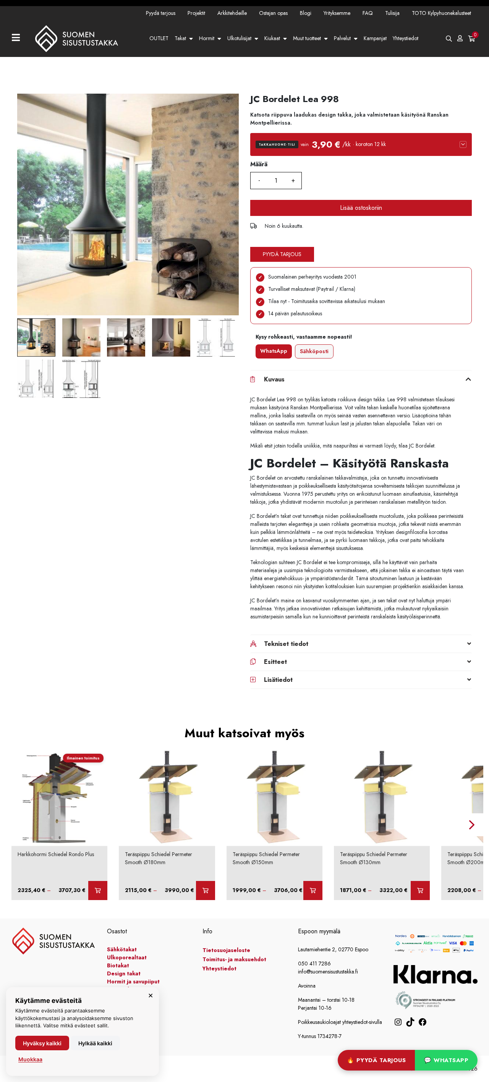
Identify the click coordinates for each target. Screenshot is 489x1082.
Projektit (196, 13)
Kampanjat (375, 38)
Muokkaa (30, 1059)
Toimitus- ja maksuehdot (234, 959)
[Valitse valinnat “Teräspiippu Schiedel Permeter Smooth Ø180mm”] (205, 890)
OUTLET (158, 38)
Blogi (305, 13)
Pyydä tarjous (160, 13)
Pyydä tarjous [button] (282, 254)
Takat (180, 38)
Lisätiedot (278, 680)
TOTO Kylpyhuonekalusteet (441, 13)
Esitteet (275, 662)
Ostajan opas (273, 13)
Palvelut (342, 38)
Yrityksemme (337, 13)
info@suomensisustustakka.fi (328, 971)
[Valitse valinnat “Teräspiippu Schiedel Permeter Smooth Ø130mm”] (420, 890)
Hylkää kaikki (95, 1043)
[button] (361, 144)
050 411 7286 (314, 963)
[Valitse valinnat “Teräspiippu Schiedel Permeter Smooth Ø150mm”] (312, 890)
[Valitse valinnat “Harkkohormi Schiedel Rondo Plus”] (97, 890)
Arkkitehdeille (232, 13)
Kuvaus (274, 379)
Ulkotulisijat (239, 38)
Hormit (206, 38)
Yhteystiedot (405, 38)
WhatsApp (273, 351)
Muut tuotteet (307, 38)
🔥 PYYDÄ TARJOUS (376, 1060)
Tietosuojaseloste (226, 950)
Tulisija (392, 13)
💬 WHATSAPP (446, 1060)
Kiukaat (272, 38)
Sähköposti (314, 351)
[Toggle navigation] (19, 38)
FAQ (368, 13)
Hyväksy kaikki (42, 1043)
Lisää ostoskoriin (361, 207)
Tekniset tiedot (286, 644)
